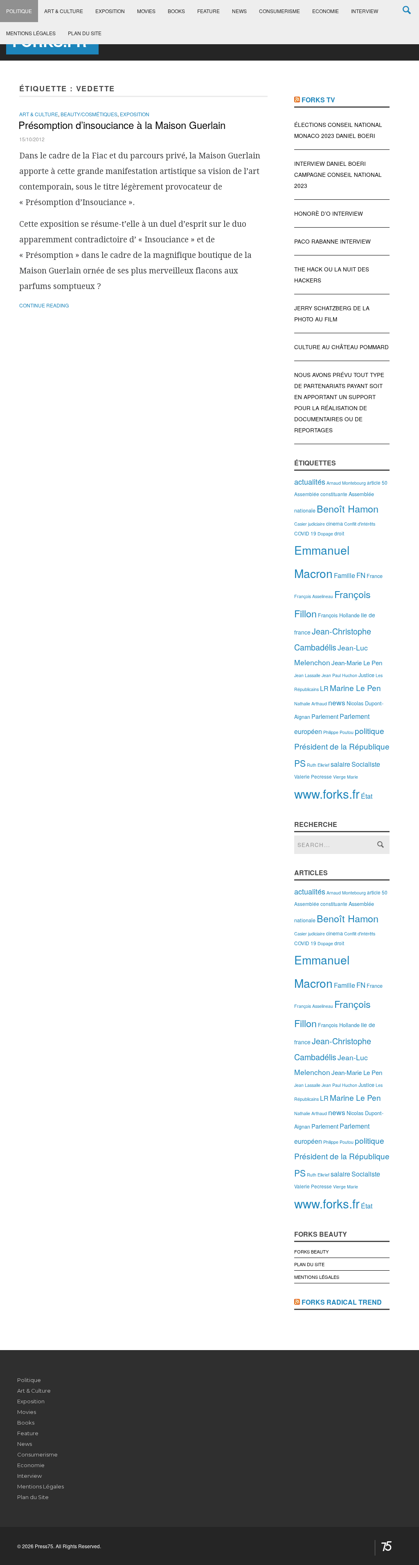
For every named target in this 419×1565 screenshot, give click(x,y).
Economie (325, 10)
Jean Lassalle (307, 675)
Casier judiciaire (309, 524)
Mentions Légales (31, 32)
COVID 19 (305, 533)
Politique (19, 10)
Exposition (110, 10)
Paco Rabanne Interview (332, 241)
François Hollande (339, 615)
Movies (146, 10)
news (336, 702)
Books (176, 10)
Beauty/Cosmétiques (89, 114)
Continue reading (44, 305)
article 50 (377, 482)
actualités (309, 481)
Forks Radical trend (342, 1302)
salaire (340, 764)
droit (339, 533)
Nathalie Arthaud (310, 703)
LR (324, 688)
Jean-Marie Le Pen (356, 662)
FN (360, 575)
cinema (334, 523)
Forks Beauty (311, 1251)
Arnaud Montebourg (346, 483)
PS (300, 763)
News (239, 10)
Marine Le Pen (355, 687)
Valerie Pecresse (313, 776)
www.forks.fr (327, 793)
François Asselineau (313, 596)
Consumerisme (279, 10)
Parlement (324, 716)
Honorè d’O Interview (328, 213)
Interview (364, 10)
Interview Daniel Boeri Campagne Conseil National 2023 (338, 175)
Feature (208, 10)
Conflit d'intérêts (359, 524)
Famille (344, 575)
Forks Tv (318, 99)
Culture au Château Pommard (341, 347)
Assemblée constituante (320, 493)
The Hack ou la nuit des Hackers (331, 274)
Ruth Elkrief (318, 765)
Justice (366, 675)
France (375, 576)
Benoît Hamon (347, 508)
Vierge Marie (345, 777)
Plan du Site (84, 32)
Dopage (325, 534)
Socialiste (365, 764)
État (366, 796)
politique (369, 730)
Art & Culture (63, 10)
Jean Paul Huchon (339, 675)
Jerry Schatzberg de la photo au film (331, 313)
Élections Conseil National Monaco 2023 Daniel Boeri (338, 130)
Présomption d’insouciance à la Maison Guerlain (121, 124)
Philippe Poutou (338, 732)
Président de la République (342, 746)
